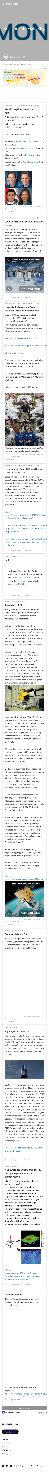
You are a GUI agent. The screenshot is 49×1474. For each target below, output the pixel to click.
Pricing (5, 1454)
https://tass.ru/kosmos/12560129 (26, 338)
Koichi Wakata (29, 155)
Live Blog (5, 1439)
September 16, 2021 (17, 584)
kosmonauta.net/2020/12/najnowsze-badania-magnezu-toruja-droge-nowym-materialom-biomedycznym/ (22, 1276)
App (3, 1446)
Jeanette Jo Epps (30, 162)
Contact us (10, 1432)
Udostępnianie (15, 209)
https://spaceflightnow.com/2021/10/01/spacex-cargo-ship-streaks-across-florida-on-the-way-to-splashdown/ (27, 528)
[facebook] (3, 1465)
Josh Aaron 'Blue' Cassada (21, 148)
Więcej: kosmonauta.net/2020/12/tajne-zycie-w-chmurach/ (24, 1149)
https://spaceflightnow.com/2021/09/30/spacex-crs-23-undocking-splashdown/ (27, 516)
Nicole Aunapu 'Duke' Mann (26, 141)
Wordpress (7, 1450)
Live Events (6, 1443)
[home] (10, 3)
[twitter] (7, 1465)
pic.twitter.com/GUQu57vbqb (25, 577)
